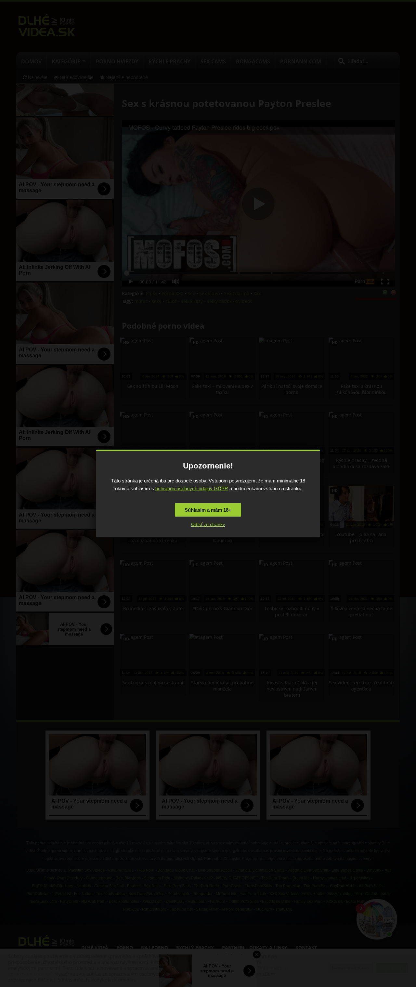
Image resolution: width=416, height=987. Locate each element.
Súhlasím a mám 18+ (208, 510)
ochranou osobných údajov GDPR (191, 488)
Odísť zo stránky (208, 524)
